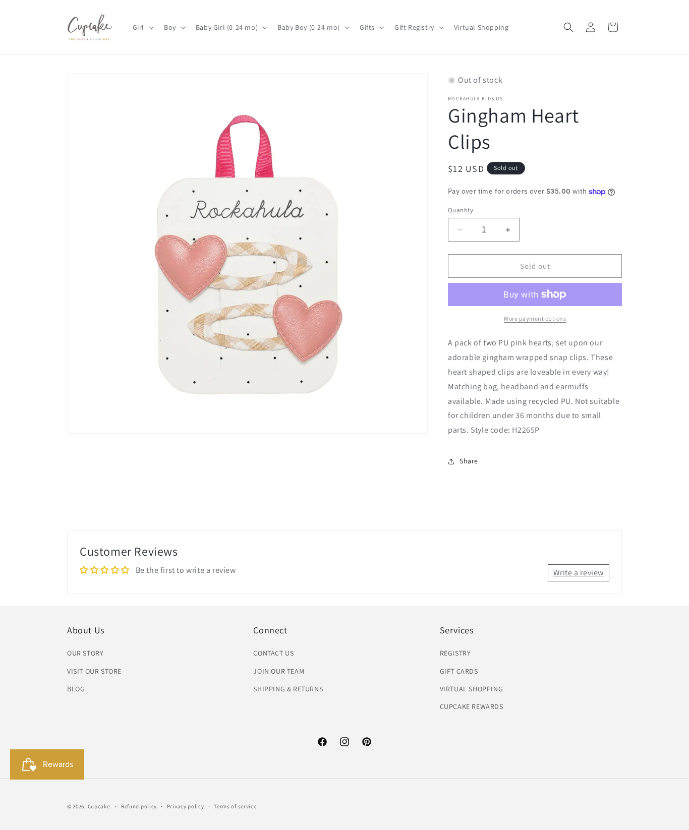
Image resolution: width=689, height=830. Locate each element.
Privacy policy (185, 806)
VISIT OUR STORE (94, 671)
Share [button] (469, 460)
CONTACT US (273, 653)
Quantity (460, 210)
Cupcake (99, 806)
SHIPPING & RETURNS (288, 688)
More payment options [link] (535, 318)
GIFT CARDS (459, 671)
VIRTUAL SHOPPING (471, 688)
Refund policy (139, 806)
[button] (142, 27)
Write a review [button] (578, 572)
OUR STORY (85, 653)
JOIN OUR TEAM (278, 671)
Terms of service (235, 806)
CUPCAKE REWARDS (471, 706)
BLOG (76, 688)
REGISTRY (455, 653)
